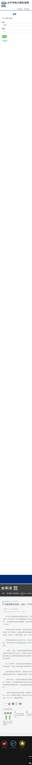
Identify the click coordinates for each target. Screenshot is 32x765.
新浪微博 (4, 747)
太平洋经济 (22, 594)
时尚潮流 (15, 601)
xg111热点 (29, 593)
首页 (3, 593)
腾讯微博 (13, 747)
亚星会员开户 (22, 642)
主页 (10, 601)
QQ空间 (22, 747)
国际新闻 (16, 593)
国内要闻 (9, 593)
